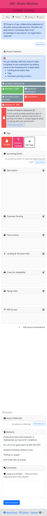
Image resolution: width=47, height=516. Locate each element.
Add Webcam (39, 424)
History (30, 17)
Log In (41, 17)
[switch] (20, 327)
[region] (23, 371)
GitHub (25, 512)
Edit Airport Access (16, 125)
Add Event (40, 162)
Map (7, 17)
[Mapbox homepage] (7, 412)
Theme (17, 17)
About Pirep (11, 512)
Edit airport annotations (34, 327)
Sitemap (34, 512)
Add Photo (40, 44)
